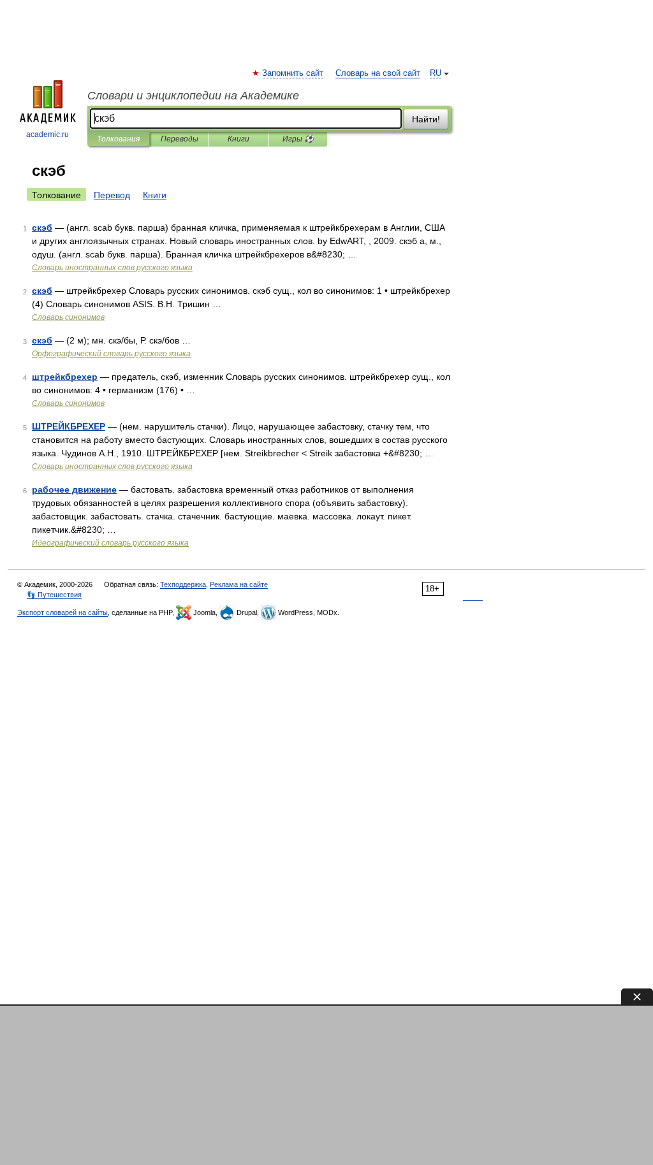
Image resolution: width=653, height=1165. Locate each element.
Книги (238, 138)
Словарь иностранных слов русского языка (112, 267)
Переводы (179, 138)
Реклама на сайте (239, 584)
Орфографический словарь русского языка (111, 353)
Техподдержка (183, 584)
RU (435, 73)
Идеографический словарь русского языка (110, 543)
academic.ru (47, 134)
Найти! (426, 119)
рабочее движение (74, 489)
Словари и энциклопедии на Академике (193, 95)
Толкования (118, 138)
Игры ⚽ (298, 138)
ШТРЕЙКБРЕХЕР (68, 426)
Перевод (112, 195)
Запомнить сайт (293, 73)
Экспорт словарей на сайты (62, 612)
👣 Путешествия (54, 594)
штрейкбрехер (65, 377)
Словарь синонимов (68, 317)
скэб (42, 227)
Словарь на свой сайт (377, 73)
